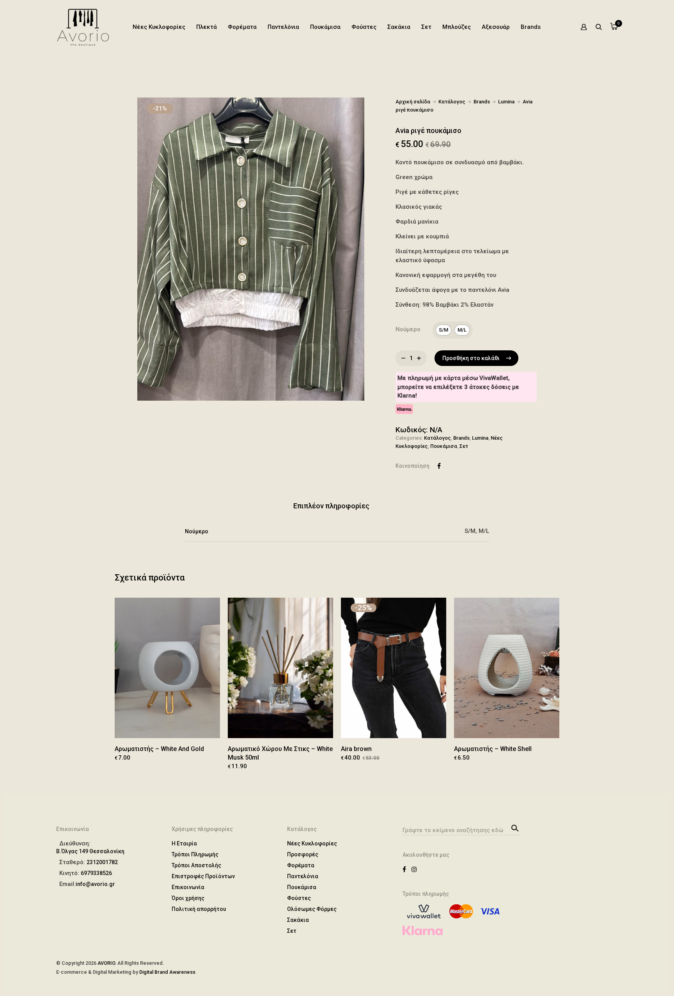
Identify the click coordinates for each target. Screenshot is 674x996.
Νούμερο (408, 329)
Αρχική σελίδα (413, 102)
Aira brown (356, 749)
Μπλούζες (456, 26)
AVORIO (106, 963)
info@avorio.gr (95, 884)
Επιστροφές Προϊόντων (203, 876)
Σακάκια (398, 26)
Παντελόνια (283, 26)
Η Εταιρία (184, 843)
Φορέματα (242, 26)
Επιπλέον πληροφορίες (331, 506)
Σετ (426, 26)
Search (514, 827)
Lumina (506, 102)
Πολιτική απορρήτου (199, 909)
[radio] (443, 330)
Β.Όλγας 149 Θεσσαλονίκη (90, 851)
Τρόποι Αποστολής (196, 865)
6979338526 (96, 873)
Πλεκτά (206, 26)
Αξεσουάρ (496, 26)
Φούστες (363, 26)
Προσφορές (302, 854)
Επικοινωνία (188, 887)
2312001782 (102, 862)
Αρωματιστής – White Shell (493, 749)
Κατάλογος (451, 102)
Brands (531, 26)
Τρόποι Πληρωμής (195, 854)
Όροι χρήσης (188, 898)
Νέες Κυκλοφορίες (159, 26)
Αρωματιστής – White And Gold (159, 749)
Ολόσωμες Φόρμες (312, 909)
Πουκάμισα (325, 26)
